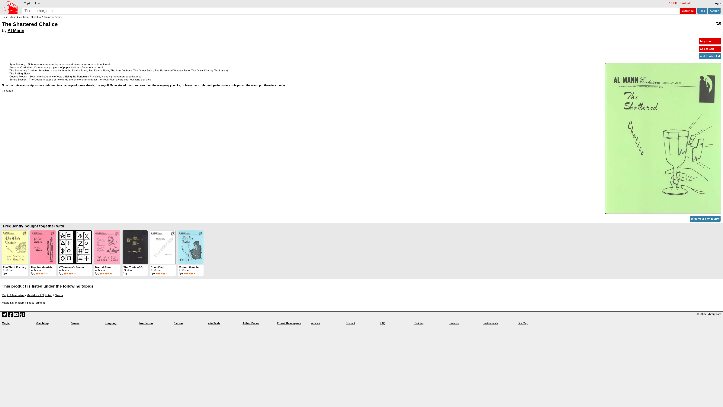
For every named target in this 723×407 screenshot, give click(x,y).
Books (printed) (36, 302)
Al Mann (16, 30)
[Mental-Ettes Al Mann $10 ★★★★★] (107, 247)
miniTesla (214, 323)
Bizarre (59, 295)
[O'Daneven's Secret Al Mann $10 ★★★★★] (75, 247)
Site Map (523, 323)
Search (687, 10)
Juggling (111, 323)
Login (717, 3)
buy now (705, 41)
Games (75, 323)
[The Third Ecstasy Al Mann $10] (15, 247)
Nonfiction (146, 323)
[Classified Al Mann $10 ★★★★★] (163, 247)
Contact (350, 323)
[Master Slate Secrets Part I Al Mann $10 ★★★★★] (191, 247)
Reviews (454, 323)
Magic (6, 323)
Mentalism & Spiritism (39, 295)
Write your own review (705, 218)
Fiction (178, 323)
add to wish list (710, 56)
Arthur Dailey (251, 323)
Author (714, 10)
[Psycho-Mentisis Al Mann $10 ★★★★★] (43, 247)
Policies (418, 323)
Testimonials (490, 323)
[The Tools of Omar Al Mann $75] (135, 247)
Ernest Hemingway (289, 323)
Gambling (42, 323)
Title (702, 10)
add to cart (707, 48)
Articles (315, 323)
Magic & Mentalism (13, 295)
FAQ (382, 323)
